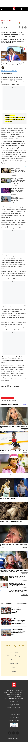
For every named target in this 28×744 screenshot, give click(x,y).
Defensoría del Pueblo (6, 400)
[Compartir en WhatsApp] (25, 27)
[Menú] (2, 9)
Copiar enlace (15, 386)
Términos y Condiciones (14, 714)
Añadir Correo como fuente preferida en (10, 22)
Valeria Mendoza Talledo (9, 71)
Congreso (14, 400)
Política (4, 27)
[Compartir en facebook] (20, 27)
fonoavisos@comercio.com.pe (16, 698)
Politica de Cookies (14, 720)
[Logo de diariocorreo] (14, 9)
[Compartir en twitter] (23, 27)
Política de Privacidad (14, 717)
